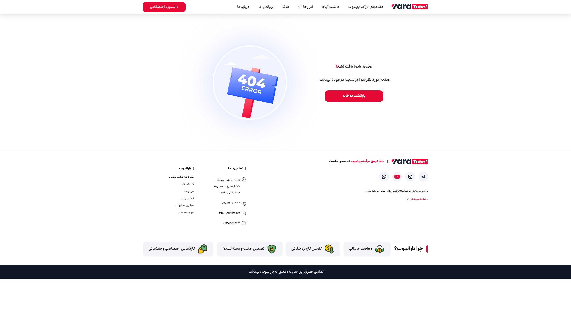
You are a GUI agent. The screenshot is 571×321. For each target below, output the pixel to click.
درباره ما (243, 7)
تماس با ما (188, 198)
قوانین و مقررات (185, 206)
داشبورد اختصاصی (164, 7)
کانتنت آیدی (330, 7)
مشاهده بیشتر (419, 199)
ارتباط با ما (266, 7)
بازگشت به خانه (354, 96)
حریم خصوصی (186, 213)
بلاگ (286, 7)
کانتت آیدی (188, 184)
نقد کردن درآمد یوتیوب (365, 7)
